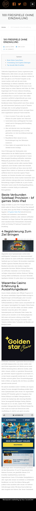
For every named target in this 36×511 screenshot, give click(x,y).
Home (4, 27)
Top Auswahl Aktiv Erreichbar (15, 65)
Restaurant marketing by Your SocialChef (18, 499)
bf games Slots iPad (14, 212)
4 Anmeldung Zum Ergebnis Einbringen (18, 63)
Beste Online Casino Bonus (15, 60)
